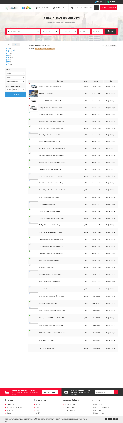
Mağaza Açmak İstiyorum (101, 407)
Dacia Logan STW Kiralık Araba (47, 204)
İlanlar (9, 61)
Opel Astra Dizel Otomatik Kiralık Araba (50, 169)
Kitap (8, 63)
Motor (9, 65)
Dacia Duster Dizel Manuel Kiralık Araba (50, 274)
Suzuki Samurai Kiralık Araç (46, 267)
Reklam (38, 407)
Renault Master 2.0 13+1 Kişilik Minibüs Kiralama (52, 162)
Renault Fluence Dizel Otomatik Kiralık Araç (51, 183)
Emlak (9, 54)
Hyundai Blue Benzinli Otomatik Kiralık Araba (51, 218)
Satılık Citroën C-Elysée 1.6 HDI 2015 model (51, 325)
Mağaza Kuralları (98, 413)
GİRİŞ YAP (100, 2)
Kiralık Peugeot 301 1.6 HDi (46, 340)
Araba (9, 48)
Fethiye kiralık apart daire (46, 93)
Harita (16, 45)
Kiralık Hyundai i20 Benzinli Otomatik (49, 197)
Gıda (8, 59)
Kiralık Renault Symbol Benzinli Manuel (49, 281)
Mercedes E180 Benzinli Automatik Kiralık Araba (52, 155)
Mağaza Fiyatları (98, 410)
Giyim (9, 57)
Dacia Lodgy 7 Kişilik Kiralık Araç (48, 303)
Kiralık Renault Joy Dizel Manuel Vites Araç (50, 176)
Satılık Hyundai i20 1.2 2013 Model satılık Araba (52, 310)
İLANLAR (61, 7)
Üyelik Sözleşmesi (70, 407)
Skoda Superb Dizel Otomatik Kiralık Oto (50, 135)
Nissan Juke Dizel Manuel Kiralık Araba (50, 260)
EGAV (37, 410)
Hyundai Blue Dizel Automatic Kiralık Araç (50, 211)
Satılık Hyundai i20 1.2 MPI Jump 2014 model (51, 318)
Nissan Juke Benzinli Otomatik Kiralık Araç (50, 289)
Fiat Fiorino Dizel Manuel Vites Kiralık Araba (51, 239)
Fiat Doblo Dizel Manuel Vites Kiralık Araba (51, 253)
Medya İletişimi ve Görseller (15, 407)
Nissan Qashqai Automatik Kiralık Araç (49, 141)
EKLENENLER (43, 7)
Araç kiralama (11, 50)
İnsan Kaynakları (12, 410)
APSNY (38, 413)
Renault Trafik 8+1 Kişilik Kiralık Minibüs (50, 86)
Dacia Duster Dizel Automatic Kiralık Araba (51, 246)
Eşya (8, 55)
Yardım (67, 413)
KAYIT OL (113, 2)
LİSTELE (16, 95)
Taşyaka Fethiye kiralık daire (46, 348)
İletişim (9, 413)
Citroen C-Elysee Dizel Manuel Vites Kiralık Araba (52, 190)
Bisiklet (9, 52)
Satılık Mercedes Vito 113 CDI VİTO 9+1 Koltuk (51, 296)
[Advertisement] (73, 65)
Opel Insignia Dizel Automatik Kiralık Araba (51, 128)
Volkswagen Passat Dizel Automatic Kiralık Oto (52, 148)
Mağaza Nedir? (97, 404)
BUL (111, 31)
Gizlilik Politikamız (70, 410)
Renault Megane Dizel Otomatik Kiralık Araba (51, 121)
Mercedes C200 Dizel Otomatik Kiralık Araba (51, 101)
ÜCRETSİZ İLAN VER (109, 7)
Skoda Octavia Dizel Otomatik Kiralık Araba (51, 114)
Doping (38, 404)
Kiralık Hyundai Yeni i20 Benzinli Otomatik (50, 232)
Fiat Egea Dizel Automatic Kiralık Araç (49, 225)
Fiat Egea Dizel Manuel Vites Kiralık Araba (50, 107)
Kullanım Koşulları (70, 404)
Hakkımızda (10, 404)
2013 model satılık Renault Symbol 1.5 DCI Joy (51, 333)
